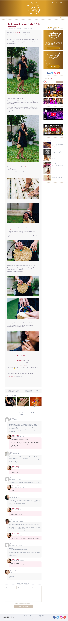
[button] (46, 87)
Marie (11, 452)
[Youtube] (58, 73)
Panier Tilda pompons (20, 362)
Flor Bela (12, 478)
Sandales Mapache (23, 365)
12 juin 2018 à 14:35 (13, 453)
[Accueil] (7, 18)
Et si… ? (54, 158)
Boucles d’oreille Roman (16, 358)
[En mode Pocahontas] (36, 401)
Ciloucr (12, 520)
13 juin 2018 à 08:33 (14, 521)
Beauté (13, 18)
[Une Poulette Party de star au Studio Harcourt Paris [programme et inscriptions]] (47, 152)
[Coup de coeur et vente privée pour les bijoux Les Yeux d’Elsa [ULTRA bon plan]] (23, 401)
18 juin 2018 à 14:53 (15, 509)
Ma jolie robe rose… (56, 171)
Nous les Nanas (14, 570)
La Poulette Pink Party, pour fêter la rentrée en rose (57, 164)
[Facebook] (48, 73)
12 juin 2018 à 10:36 (14, 419)
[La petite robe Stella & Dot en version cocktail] (10, 401)
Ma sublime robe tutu (57, 177)
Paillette (12, 544)
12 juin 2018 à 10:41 (15, 436)
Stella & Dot (17, 32)
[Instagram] (55, 73)
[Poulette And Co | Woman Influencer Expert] (8, 619)
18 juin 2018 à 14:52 (15, 535)
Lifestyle (44, 18)
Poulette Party (55, 18)
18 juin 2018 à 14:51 (15, 487)
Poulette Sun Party (28, 28)
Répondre (20, 419)
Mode (37, 18)
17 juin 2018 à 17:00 (13, 545)
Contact (61, 2)
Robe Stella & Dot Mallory (20, 355)
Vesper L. (12, 496)
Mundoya (9, 229)
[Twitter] (51, 73)
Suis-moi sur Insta (60, 81)
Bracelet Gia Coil (20, 360)
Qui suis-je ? (54, 2)
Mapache (27, 166)
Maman (29, 18)
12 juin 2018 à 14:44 (13, 479)
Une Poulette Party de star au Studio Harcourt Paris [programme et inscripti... (57, 151)
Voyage (21, 18)
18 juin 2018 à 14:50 (15, 467)
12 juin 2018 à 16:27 (13, 497)
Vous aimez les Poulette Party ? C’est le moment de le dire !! (57, 145)
